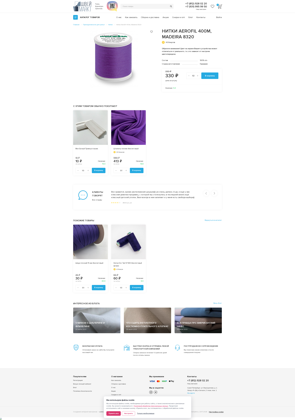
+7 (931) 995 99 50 (195, 6)
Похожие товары (83, 220)
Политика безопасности (82, 391)
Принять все (114, 413)
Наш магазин (201, 9)
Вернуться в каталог (213, 220)
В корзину (210, 75)
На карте (191, 393)
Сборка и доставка (150, 17)
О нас (119, 17)
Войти (219, 17)
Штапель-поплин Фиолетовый (126, 149)
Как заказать (131, 17)
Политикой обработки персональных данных (151, 406)
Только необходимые (145, 413)
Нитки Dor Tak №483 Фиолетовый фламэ (128, 264)
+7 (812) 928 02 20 (195, 3)
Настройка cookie (216, 412)
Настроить (128, 413)
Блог (190, 17)
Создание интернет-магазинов (85, 412)
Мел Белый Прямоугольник (86, 149)
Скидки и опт (178, 17)
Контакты (200, 17)
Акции (166, 17)
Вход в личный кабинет (82, 384)
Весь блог (218, 303)
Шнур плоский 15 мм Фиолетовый (89, 263)
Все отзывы (97, 200)
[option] (114, 58)
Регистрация (78, 380)
